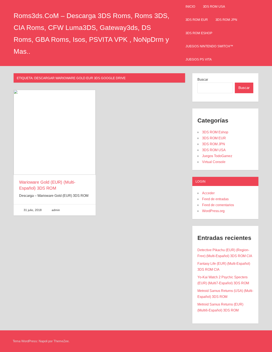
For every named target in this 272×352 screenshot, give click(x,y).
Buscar (202, 79)
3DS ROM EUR (197, 19)
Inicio (190, 6)
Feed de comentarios (218, 205)
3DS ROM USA (214, 6)
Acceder (208, 193)
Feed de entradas (215, 199)
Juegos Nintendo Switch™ (209, 46)
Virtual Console (213, 162)
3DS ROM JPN (226, 19)
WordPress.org (213, 211)
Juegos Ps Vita (199, 59)
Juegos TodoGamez (217, 156)
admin (56, 210)
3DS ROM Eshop (199, 33)
